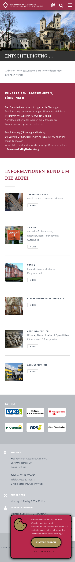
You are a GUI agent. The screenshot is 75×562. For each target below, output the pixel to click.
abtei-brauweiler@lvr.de (30, 483)
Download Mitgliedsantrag (23, 149)
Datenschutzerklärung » (42, 551)
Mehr (33, 205)
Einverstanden (46, 542)
